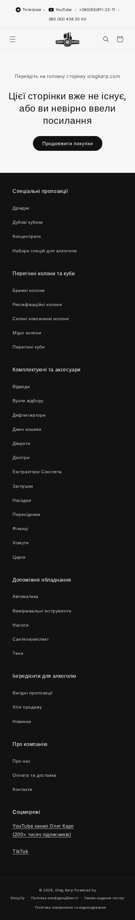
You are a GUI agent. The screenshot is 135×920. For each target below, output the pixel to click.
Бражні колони (29, 290)
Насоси (21, 624)
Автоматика (25, 596)
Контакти (22, 789)
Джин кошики (27, 429)
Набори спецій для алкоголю (45, 250)
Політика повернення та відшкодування (70, 907)
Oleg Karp (64, 890)
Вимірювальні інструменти (42, 610)
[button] (12, 39)
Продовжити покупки (67, 143)
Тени (18, 653)
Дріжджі (21, 208)
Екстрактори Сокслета (37, 471)
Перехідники (26, 514)
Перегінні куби (29, 346)
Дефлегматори (29, 415)
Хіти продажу (27, 706)
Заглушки (23, 486)
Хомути (21, 542)
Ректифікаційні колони (37, 304)
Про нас (21, 761)
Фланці (20, 528)
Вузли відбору (28, 400)
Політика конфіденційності (54, 898)
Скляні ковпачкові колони (41, 318)
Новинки (22, 721)
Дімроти (21, 443)
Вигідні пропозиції (33, 692)
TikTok (21, 851)
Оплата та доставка (35, 775)
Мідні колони (27, 332)
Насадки (22, 500)
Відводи (21, 386)
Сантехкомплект (31, 639)
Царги (19, 557)
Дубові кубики (28, 222)
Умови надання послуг (104, 898)
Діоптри (21, 457)
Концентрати (27, 236)
